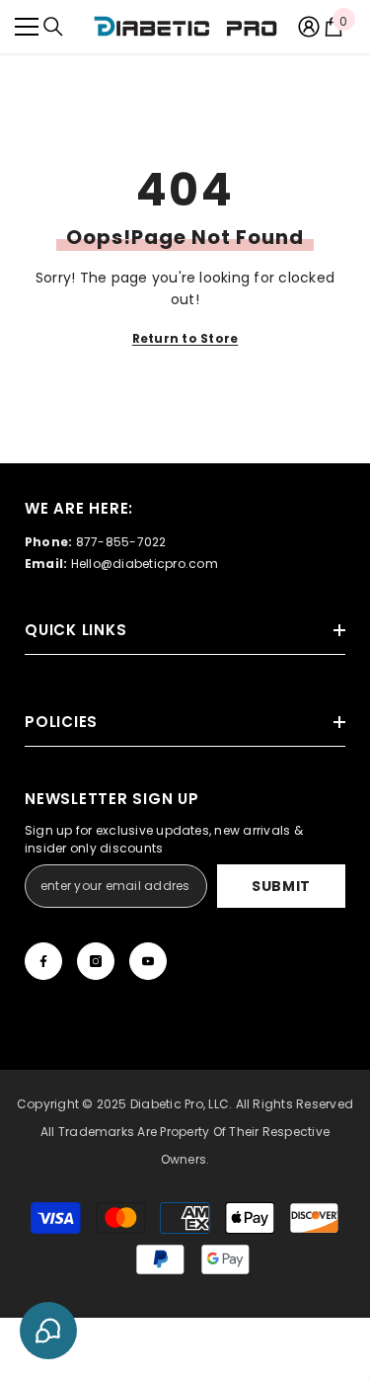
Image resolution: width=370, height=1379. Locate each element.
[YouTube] (148, 961)
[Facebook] (43, 961)
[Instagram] (95, 961)
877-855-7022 (121, 541)
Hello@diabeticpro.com (144, 563)
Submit (281, 886)
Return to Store (185, 338)
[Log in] (309, 27)
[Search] (53, 27)
